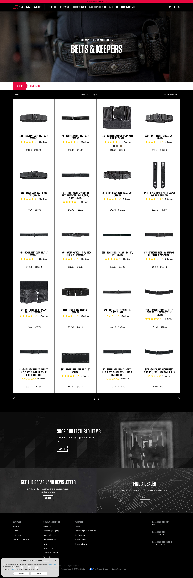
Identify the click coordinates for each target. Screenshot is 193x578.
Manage (21, 573)
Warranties (47, 557)
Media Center (17, 535)
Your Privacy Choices (100, 569)
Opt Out (11, 569)
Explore (62, 448)
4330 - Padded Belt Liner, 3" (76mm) (75, 303)
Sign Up (48, 498)
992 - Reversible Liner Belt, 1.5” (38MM (75, 363)
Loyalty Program (49, 540)
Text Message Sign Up (51, 531)
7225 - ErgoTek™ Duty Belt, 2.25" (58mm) (34, 127)
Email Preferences (49, 535)
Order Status (48, 548)
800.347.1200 (157, 525)
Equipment (64, 7)
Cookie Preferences (119, 569)
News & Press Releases (21, 540)
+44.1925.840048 (158, 535)
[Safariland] (27, 7)
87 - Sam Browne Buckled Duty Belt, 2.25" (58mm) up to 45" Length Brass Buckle (34, 363)
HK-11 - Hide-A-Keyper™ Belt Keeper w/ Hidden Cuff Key (159, 186)
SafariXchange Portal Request (85, 531)
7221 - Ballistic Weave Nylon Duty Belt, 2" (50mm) (117, 127)
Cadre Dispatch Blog (97, 7)
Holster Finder (79, 7)
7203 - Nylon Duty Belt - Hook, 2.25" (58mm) (34, 186)
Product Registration (50, 553)
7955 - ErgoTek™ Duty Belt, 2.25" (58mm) (117, 186)
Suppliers (78, 526)
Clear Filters (35, 86)
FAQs (45, 544)
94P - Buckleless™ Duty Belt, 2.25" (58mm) (117, 303)
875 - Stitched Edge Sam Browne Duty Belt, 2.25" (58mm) (159, 244)
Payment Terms (80, 540)
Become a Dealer (81, 544)
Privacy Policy (52, 564)
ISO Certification (80, 569)
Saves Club (113, 7)
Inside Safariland (128, 7)
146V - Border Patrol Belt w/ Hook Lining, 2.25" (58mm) (75, 244)
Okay (39, 573)
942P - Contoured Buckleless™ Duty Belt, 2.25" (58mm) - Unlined (159, 363)
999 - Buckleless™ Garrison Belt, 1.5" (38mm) (117, 244)
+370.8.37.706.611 (158, 545)
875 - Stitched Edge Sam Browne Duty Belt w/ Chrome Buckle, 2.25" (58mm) (75, 186)
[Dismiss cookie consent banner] (56, 560)
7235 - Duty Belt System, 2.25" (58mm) (159, 127)
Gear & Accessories (102, 40)
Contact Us (47, 526)
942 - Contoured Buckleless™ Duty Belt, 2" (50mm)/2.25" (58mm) (159, 303)
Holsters (52, 7)
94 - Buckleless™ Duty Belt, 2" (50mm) (34, 244)
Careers (15, 531)
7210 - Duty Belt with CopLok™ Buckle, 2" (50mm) (34, 303)
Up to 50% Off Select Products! (96, 1)
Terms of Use (66, 569)
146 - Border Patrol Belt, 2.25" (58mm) (75, 127)
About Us (16, 526)
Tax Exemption (80, 535)
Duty (93, 95)
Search (145, 496)
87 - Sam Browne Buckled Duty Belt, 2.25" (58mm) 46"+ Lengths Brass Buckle (117, 363)
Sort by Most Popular (169, 95)
